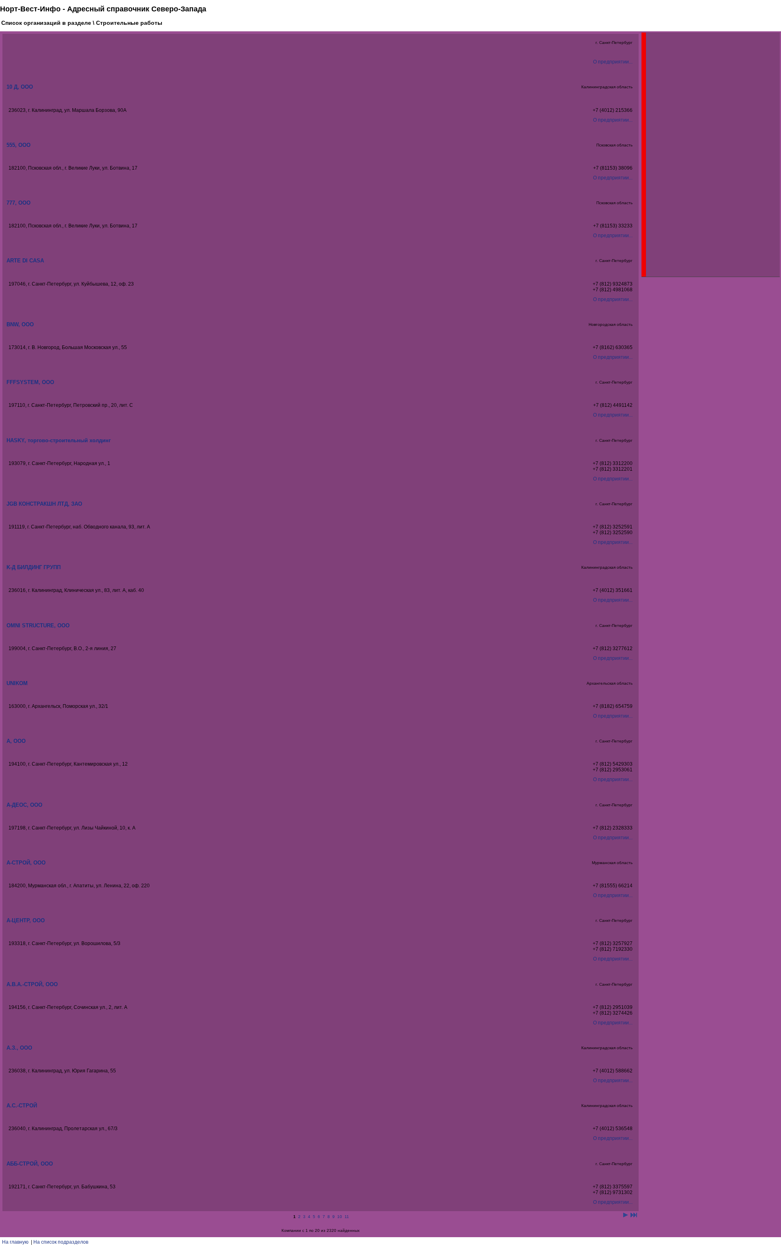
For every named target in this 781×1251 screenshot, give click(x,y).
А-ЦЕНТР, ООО (26, 920)
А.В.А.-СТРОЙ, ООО (32, 984)
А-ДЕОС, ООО (24, 805)
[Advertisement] (707, 155)
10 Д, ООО (20, 87)
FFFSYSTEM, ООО (30, 382)
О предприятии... (613, 62)
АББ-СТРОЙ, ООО (30, 1164)
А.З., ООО (19, 1048)
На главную (15, 1242)
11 (347, 1216)
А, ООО (16, 741)
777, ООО (19, 203)
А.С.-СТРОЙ (22, 1106)
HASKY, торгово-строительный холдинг (59, 440)
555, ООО (19, 145)
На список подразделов (60, 1242)
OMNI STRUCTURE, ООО (38, 625)
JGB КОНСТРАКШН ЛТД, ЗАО (44, 504)
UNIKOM (17, 683)
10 (339, 1216)
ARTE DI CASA (25, 261)
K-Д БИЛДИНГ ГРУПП (34, 567)
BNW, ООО (20, 324)
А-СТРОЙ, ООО (26, 863)
